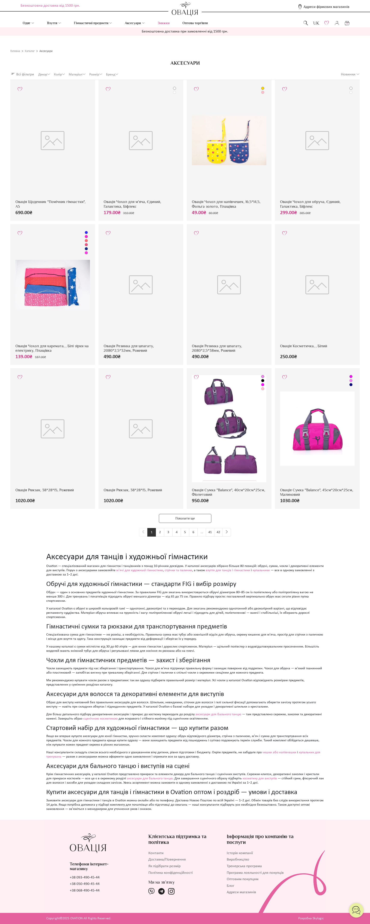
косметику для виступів (260, 778)
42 (218, 532)
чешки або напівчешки (279, 752)
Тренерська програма (244, 866)
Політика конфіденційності (170, 873)
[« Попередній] (143, 532)
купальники (261, 570)
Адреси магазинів (241, 892)
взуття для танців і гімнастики (228, 570)
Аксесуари (133, 23)
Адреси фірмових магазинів (326, 7)
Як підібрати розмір (164, 866)
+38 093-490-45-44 (85, 877)
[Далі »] (226, 532)
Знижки (164, 23)
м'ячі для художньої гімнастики (139, 570)
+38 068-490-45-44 (85, 891)
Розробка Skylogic (311, 918)
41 (210, 532)
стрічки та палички (178, 570)
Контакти (156, 853)
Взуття (52, 23)
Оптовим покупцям (242, 879)
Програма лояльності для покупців (255, 873)
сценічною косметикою (100, 718)
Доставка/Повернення (167, 860)
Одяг (26, 23)
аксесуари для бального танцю (218, 714)
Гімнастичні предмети (91, 23)
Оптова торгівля (195, 23)
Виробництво (238, 860)
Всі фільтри (25, 74)
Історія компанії (240, 853)
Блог (230, 886)
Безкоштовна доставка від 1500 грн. (50, 6)
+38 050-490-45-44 (85, 884)
